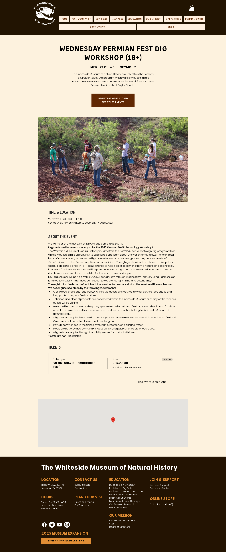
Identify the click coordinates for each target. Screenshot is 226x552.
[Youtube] (59, 525)
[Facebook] (44, 525)
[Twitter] (52, 525)
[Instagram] (67, 525)
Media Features (118, 507)
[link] (191, 8)
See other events (113, 102)
